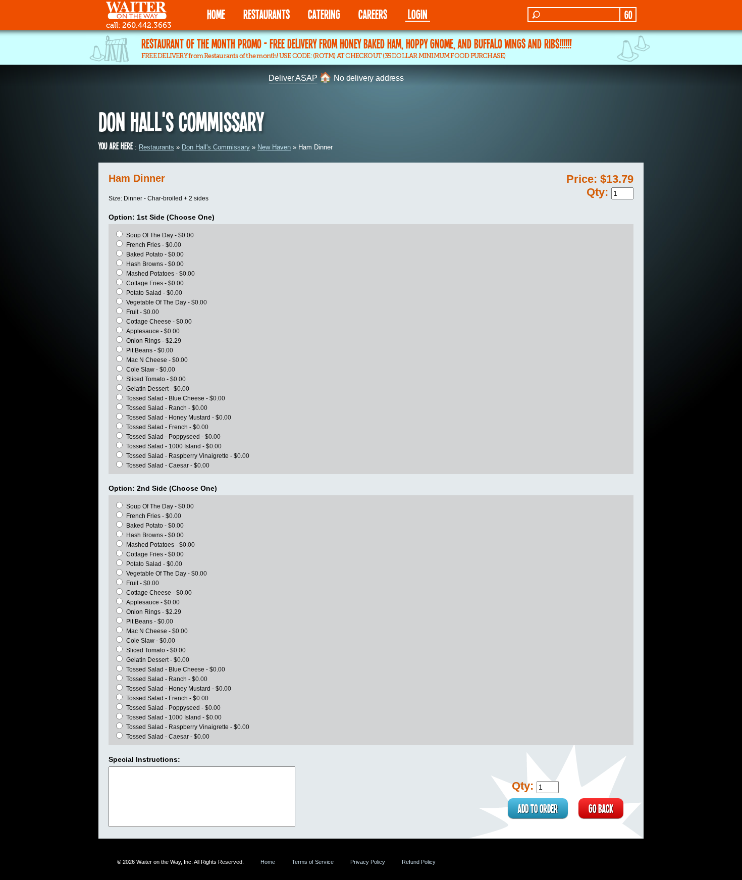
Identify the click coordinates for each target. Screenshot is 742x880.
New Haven (274, 147)
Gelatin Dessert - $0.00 (157, 388)
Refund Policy (419, 862)
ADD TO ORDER (538, 808)
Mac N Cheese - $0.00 (157, 360)
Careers (372, 14)
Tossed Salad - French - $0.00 (167, 427)
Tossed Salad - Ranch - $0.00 (166, 407)
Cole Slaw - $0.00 (150, 369)
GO (628, 14)
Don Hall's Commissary (216, 147)
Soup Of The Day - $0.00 (160, 235)
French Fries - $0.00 (153, 244)
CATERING (324, 14)
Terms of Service (313, 862)
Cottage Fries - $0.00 (155, 283)
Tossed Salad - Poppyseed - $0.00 (173, 436)
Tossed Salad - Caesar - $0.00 (167, 465)
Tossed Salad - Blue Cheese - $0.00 (175, 398)
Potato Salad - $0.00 (154, 292)
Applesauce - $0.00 (153, 331)
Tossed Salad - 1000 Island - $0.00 (174, 446)
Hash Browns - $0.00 (155, 264)
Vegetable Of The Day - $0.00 (166, 302)
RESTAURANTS (266, 14)
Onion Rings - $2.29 (153, 340)
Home (267, 862)
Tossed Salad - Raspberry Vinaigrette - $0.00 (187, 455)
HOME (216, 14)
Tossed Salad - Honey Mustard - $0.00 (178, 417)
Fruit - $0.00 (142, 312)
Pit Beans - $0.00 (149, 350)
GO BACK (601, 808)
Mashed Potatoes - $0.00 (160, 273)
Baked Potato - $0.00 (155, 254)
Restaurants (156, 147)
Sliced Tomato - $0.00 (156, 379)
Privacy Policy (367, 862)
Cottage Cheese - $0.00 (159, 321)
